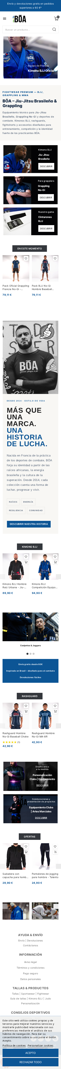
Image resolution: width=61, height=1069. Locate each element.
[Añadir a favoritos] (26, 258)
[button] (10, 57)
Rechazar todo (30, 1062)
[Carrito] (56, 18)
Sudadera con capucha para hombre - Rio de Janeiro (16, 875)
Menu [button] (5, 19)
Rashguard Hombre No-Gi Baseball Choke (15, 735)
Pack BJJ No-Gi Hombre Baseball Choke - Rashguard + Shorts (44, 287)
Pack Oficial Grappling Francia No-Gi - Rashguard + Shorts (16, 287)
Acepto (30, 1053)
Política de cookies (14, 1045)
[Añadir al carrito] (26, 562)
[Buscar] (54, 29)
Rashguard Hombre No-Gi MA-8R (43, 735)
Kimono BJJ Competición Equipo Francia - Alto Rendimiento (44, 586)
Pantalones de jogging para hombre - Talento (45, 875)
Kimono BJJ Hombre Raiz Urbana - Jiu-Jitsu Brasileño (15, 586)
